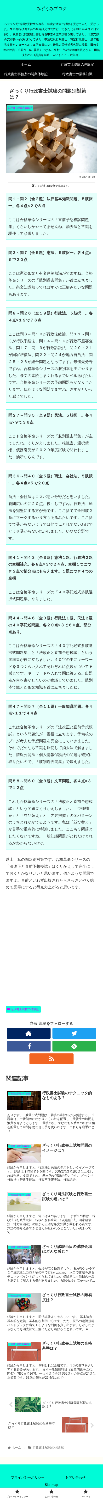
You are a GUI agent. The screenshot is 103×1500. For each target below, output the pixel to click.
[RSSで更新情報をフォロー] (51, 1058)
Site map (51, 1485)
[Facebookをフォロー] (29, 1046)
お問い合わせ (75, 1477)
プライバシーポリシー (28, 1477)
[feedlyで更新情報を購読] (74, 1046)
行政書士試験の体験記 (24, 1009)
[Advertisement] (51, 954)
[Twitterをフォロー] (74, 1033)
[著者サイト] (29, 1033)
